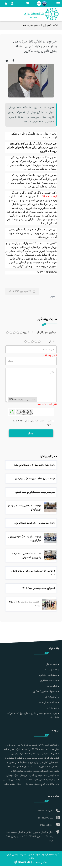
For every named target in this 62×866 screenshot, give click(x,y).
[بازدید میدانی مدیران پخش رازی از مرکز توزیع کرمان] (50, 507)
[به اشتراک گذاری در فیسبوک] (13, 60)
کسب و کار (51, 664)
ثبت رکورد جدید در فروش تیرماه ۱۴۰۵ (38, 588)
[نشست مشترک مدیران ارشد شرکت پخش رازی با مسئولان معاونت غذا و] (50, 555)
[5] (39, 341)
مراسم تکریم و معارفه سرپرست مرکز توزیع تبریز (35, 478)
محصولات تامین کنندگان (45, 691)
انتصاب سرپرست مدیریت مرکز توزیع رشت (24, 603)
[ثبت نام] (11, 3)
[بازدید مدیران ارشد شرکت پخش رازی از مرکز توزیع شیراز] (50, 538)
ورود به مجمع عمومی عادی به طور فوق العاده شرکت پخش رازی (33, 715)
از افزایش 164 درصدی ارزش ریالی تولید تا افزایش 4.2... (33, 573)
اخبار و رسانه (51, 670)
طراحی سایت (41, 862)
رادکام (30, 862)
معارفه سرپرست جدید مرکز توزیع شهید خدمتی (35, 492)
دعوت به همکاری (48, 680)
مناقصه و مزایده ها (48, 702)
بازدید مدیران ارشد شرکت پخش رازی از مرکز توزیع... (24, 538)
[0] (7, 332)
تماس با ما (52, 686)
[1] (25, 341)
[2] (28, 341)
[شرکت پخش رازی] (41, 14)
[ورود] (5, 3)
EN (27, 3)
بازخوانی (12, 411)
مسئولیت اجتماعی (48, 675)
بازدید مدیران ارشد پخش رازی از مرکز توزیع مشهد (34, 465)
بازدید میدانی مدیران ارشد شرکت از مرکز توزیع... (34, 523)
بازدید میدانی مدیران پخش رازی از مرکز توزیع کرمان (24, 507)
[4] (35, 341)
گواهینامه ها (51, 697)
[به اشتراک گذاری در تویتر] (6, 60)
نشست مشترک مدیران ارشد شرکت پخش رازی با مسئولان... (26, 555)
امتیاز (51, 341)
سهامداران (52, 708)
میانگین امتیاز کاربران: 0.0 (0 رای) (39, 332)
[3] (32, 341)
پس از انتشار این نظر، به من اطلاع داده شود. (32, 422)
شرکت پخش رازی (51, 25)
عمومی (52, 297)
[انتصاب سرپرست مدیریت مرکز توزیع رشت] (49, 604)
